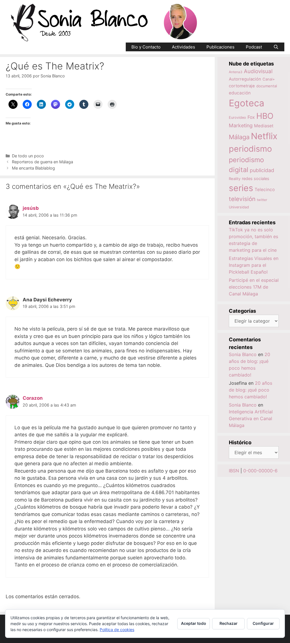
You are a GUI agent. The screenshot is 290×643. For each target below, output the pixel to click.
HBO (264, 116)
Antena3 (235, 72)
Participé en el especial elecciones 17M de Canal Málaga (254, 287)
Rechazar (228, 623)
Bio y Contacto (146, 47)
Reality (234, 178)
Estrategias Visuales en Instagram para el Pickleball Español (253, 265)
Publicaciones (220, 47)
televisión (242, 198)
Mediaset (264, 125)
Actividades (183, 47)
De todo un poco (28, 155)
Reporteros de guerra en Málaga (42, 161)
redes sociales (255, 178)
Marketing (241, 125)
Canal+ (269, 79)
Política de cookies (117, 629)
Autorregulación (245, 79)
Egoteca (246, 103)
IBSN (234, 470)
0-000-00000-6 (260, 470)
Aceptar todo (193, 623)
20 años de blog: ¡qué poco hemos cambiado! (250, 389)
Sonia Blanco (243, 354)
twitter (262, 200)
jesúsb (31, 208)
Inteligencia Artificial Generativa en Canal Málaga (251, 418)
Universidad (239, 207)
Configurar (263, 623)
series (241, 188)
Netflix (264, 136)
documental (266, 86)
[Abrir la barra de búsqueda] (276, 47)
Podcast (254, 47)
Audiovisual (258, 71)
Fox (251, 117)
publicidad (262, 170)
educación (240, 93)
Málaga (239, 137)
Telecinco (265, 189)
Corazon (33, 398)
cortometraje (242, 85)
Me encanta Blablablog (33, 168)
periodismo (250, 149)
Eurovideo (237, 117)
